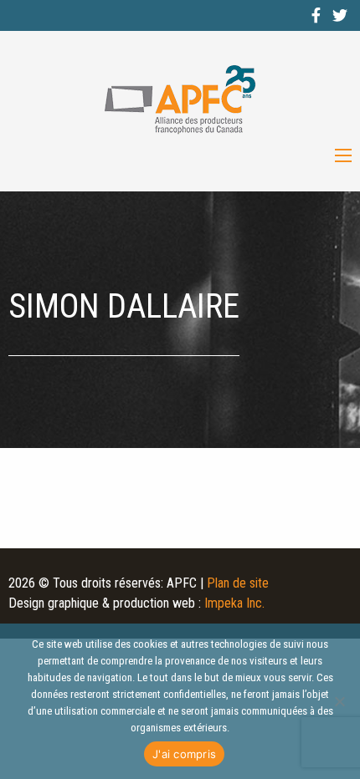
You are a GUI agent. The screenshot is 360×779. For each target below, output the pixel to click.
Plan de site (238, 583)
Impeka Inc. (234, 603)
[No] (339, 701)
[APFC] (180, 100)
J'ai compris (184, 754)
